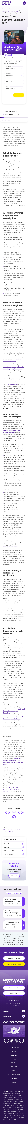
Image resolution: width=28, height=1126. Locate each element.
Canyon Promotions (14, 1074)
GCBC (14, 1070)
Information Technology (17, 830)
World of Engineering (11, 832)
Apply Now (14, 875)
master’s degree (13, 384)
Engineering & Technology (10, 11)
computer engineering (10, 367)
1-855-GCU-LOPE (14, 987)
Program (7, 86)
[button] (14, 68)
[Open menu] (24, 3)
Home (3, 9)
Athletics (14, 1055)
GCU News (14, 1063)
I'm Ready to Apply (14, 958)
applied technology (17, 369)
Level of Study (8, 66)
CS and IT (6, 830)
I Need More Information (14, 964)
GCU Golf (14, 1082)
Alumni (14, 1051)
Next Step (18, 95)
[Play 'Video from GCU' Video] (14, 1030)
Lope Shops (14, 1066)
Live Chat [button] (15, 993)
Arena (14, 1059)
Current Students (14, 1047)
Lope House (14, 1078)
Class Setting (8, 73)
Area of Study (8, 79)
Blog (10, 9)
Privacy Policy (12, 1119)
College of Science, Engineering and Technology (14, 711)
